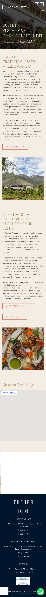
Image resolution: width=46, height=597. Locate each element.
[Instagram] (42, 4)
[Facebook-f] (37, 4)
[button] (40, 591)
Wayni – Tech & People (28, 593)
